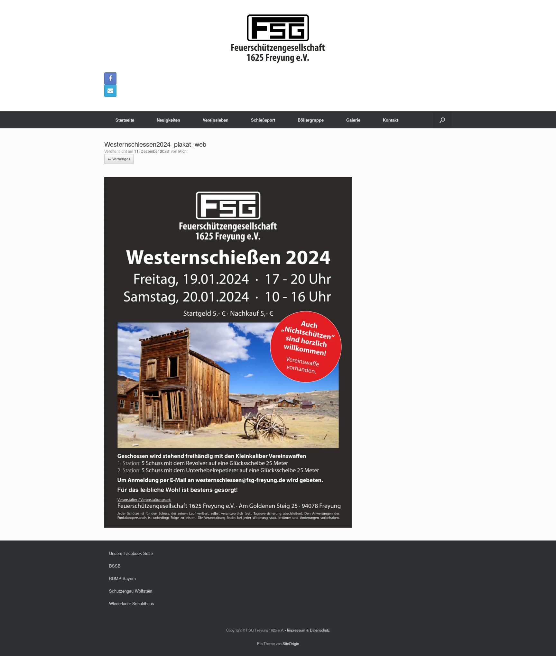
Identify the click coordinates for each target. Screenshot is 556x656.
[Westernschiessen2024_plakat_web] (228, 526)
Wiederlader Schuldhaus (131, 603)
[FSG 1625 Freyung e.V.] (278, 38)
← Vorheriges (119, 158)
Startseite (125, 120)
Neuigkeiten (168, 120)
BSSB (115, 566)
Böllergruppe (311, 120)
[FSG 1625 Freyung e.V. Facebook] (110, 78)
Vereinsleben (215, 120)
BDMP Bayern (122, 578)
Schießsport (263, 120)
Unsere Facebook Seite (131, 553)
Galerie (353, 120)
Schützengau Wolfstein (130, 591)
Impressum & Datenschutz (308, 630)
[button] (442, 119)
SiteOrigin (291, 643)
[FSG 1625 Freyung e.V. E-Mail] (110, 91)
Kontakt (390, 120)
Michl (183, 151)
